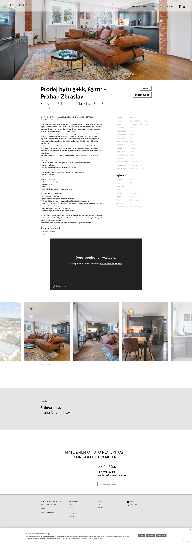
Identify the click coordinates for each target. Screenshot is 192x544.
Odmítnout (150, 535)
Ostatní (72, 516)
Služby (161, 18)
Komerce (73, 513)
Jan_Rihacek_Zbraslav (47, 231)
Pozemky (73, 510)
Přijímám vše (161, 535)
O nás (153, 18)
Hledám (100, 501)
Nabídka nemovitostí (139, 18)
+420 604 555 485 (106, 472)
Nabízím (100, 504)
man (51, 512)
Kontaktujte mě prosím (108, 484)
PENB (42, 234)
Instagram (133, 504)
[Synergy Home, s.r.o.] (17, 6)
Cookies (43, 508)
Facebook (133, 501)
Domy (72, 507)
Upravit (141, 535)
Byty (71, 504)
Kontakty (170, 18)
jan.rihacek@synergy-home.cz (112, 475)
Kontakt (145, 88)
